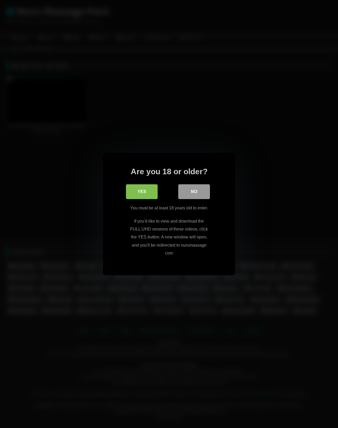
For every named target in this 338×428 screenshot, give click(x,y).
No (194, 191)
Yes (142, 191)
